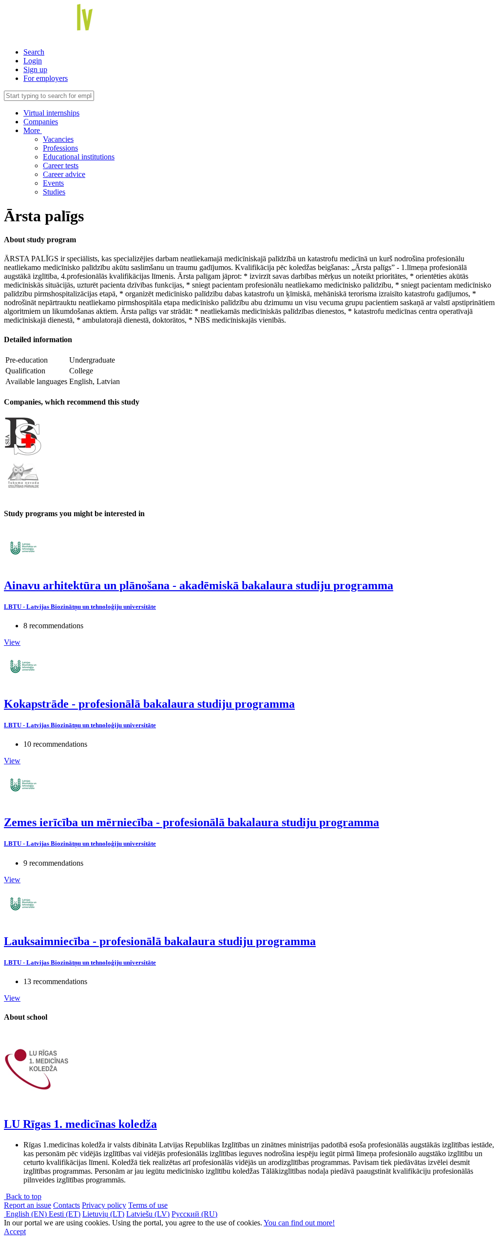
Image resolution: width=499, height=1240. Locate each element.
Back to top (22, 1196)
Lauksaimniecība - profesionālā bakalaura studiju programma (160, 941)
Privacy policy (104, 1205)
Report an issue (27, 1205)
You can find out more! (299, 1223)
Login (32, 61)
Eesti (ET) (64, 1214)
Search (33, 52)
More (32, 130)
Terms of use (148, 1205)
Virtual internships (51, 113)
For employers (45, 78)
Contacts (66, 1205)
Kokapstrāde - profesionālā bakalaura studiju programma (149, 704)
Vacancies (58, 139)
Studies (54, 192)
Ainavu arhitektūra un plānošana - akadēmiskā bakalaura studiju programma (198, 585)
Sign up (35, 69)
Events (53, 183)
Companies (40, 121)
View (12, 642)
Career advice (64, 174)
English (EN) (26, 1214)
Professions (60, 148)
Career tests (60, 165)
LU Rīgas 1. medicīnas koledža (80, 1124)
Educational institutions (79, 157)
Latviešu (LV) (148, 1214)
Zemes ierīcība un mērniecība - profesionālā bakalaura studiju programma (191, 822)
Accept (15, 1231)
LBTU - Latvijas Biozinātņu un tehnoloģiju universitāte (80, 606)
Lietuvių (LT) (103, 1214)
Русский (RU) (194, 1214)
